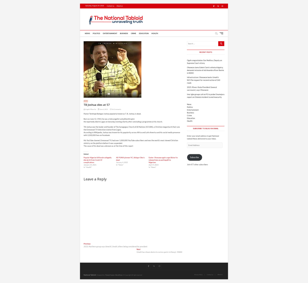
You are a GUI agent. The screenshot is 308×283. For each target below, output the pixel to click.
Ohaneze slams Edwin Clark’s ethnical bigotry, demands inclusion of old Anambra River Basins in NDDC (205, 70)
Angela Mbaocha (90, 109)
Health (154, 33)
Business (124, 33)
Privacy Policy (198, 274)
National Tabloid (90, 275)
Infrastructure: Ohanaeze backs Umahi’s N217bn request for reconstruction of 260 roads (203, 80)
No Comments (116, 109)
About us (120, 6)
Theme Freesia (109, 275)
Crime (133, 33)
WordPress (118, 275)
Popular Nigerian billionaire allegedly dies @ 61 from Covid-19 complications (98, 160)
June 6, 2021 (103, 109)
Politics (96, 33)
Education (144, 33)
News (87, 33)
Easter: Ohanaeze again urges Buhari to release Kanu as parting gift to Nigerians (163, 160)
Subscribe (194, 157)
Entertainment (110, 33)
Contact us (110, 6)
